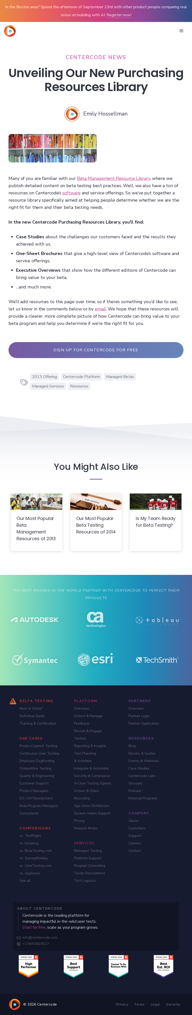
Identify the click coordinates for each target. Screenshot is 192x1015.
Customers (137, 828)
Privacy (122, 1004)
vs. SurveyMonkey (34, 858)
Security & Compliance (92, 775)
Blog (132, 746)
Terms (139, 1004)
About (133, 820)
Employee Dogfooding (37, 761)
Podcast (134, 790)
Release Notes (86, 828)
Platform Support (87, 858)
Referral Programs (143, 798)
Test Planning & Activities (85, 757)
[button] (181, 30)
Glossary (135, 783)
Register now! (119, 15)
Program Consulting (89, 865)
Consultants (29, 813)
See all (25, 880)
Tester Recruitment (89, 873)
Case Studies (139, 768)
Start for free (34, 927)
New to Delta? (31, 708)
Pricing (79, 820)
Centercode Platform (81, 377)
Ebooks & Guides (142, 753)
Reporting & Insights (90, 746)
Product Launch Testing (38, 746)
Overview (81, 708)
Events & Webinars (143, 761)
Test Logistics (85, 880)
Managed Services (48, 386)
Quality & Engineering (37, 775)
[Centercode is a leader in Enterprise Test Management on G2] (74, 966)
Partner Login (139, 716)
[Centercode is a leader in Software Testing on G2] (28, 966)
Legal (155, 1004)
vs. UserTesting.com (36, 865)
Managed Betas (120, 377)
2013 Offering (44, 377)
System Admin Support (92, 813)
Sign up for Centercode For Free (96, 350)
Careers (134, 843)
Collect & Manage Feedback (88, 720)
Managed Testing (88, 850)
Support (134, 835)
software (71, 193)
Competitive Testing (35, 768)
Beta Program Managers (39, 805)
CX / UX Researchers (36, 798)
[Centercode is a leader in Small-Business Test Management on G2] (164, 966)
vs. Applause (30, 873)
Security (173, 1004)
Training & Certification (38, 723)
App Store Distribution (92, 805)
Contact (134, 850)
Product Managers (34, 790)
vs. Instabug (29, 843)
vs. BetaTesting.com (36, 850)
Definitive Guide (32, 716)
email (100, 309)
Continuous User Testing (39, 753)
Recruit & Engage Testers (88, 735)
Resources (79, 386)
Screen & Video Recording (86, 794)
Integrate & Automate (91, 768)
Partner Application (143, 723)
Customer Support (34, 783)
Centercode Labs (142, 775)
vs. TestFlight (30, 835)
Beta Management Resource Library (113, 178)
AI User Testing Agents (92, 783)
